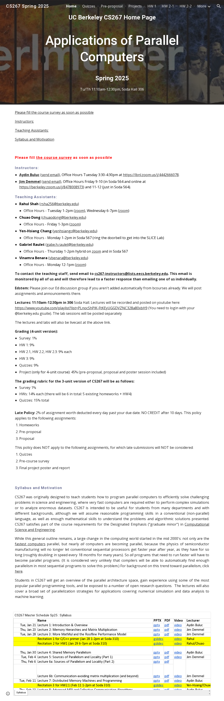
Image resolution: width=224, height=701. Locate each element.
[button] (219, 6)
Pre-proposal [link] (112, 6)
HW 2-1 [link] (168, 6)
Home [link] (71, 6)
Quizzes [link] (88, 6)
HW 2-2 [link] (186, 6)
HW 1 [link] (151, 6)
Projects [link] (135, 6)
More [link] (201, 6)
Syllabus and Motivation (34, 139)
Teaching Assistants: (32, 130)
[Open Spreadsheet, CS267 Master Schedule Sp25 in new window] (202, 617)
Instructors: (24, 121)
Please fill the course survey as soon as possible (54, 112)
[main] (112, 52)
